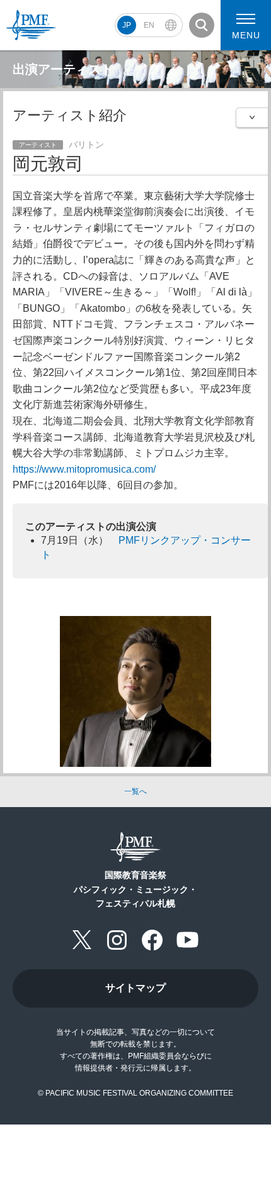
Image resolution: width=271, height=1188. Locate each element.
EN (149, 25)
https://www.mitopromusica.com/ (84, 469)
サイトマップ (135, 987)
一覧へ (135, 791)
